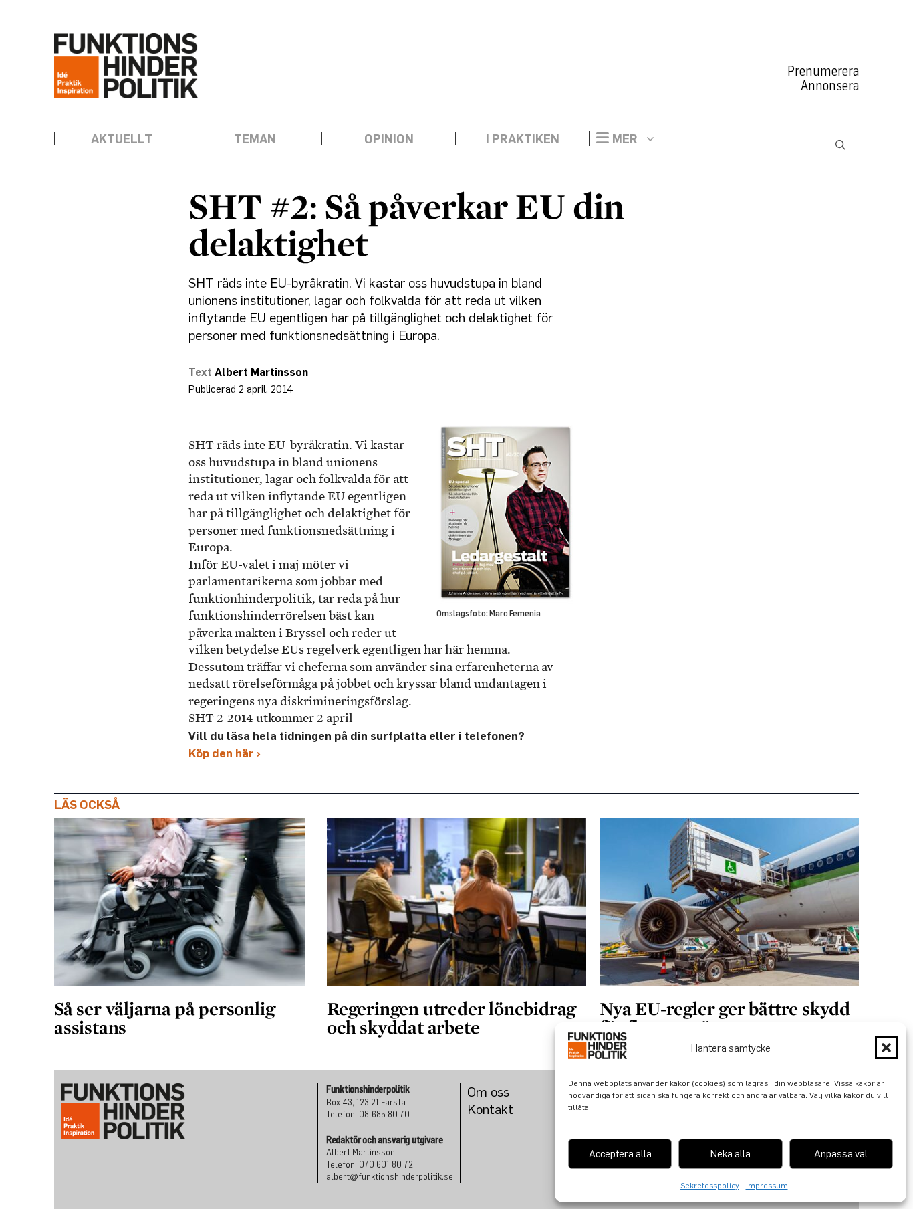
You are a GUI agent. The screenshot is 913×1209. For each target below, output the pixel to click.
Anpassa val (841, 1153)
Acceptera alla (620, 1153)
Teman (255, 138)
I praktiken (522, 138)
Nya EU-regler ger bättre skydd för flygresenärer (725, 1017)
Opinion (389, 138)
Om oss (488, 1091)
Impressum (767, 1185)
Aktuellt (121, 138)
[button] (886, 1047)
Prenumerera (823, 71)
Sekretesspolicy (709, 1185)
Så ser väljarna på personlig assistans (164, 1017)
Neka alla (730, 1153)
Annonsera (830, 85)
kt (507, 1109)
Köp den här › (224, 753)
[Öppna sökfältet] (840, 145)
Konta (484, 1109)
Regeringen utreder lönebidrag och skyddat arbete (451, 1017)
